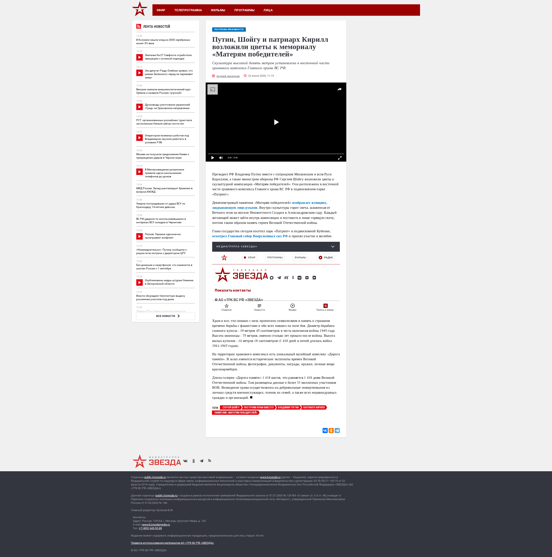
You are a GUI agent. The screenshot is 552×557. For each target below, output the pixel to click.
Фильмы (218, 10)
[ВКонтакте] (325, 430)
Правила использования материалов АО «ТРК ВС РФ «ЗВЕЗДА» (172, 543)
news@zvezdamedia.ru (156, 524)
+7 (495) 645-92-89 (150, 528)
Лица (268, 10)
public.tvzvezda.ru (155, 477)
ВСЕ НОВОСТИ (165, 316)
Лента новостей (156, 26)
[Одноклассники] (331, 430)
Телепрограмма (188, 10)
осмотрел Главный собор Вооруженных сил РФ (250, 235)
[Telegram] (337, 430)
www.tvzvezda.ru (270, 477)
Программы (244, 10)
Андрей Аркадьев (228, 76)
